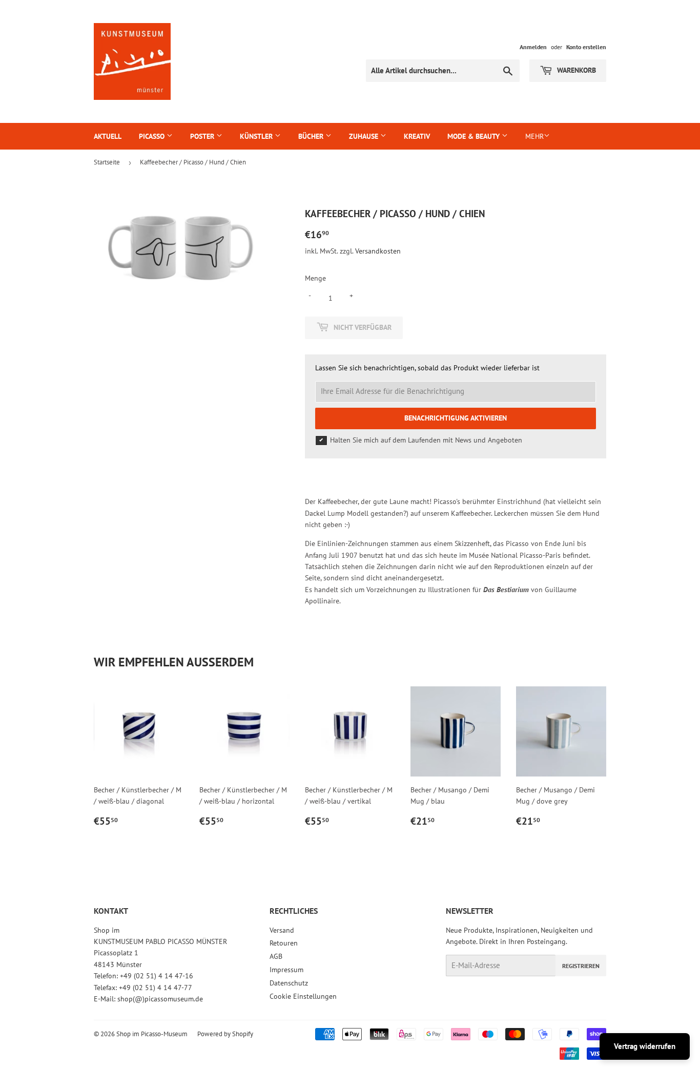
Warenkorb (575, 70)
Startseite (107, 162)
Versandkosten (378, 251)
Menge (315, 278)
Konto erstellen (586, 47)
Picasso (153, 136)
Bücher (311, 136)
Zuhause (364, 136)
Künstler (257, 136)
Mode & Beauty (474, 136)
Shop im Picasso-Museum (152, 1034)
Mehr (534, 136)
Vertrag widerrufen (644, 1046)
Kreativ (417, 136)
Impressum (286, 969)
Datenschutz (289, 983)
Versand (282, 930)
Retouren (284, 943)
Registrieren (581, 966)
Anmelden (533, 47)
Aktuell (107, 136)
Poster (203, 136)
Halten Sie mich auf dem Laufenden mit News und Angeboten (426, 440)
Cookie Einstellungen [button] (303, 996)
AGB (276, 956)
